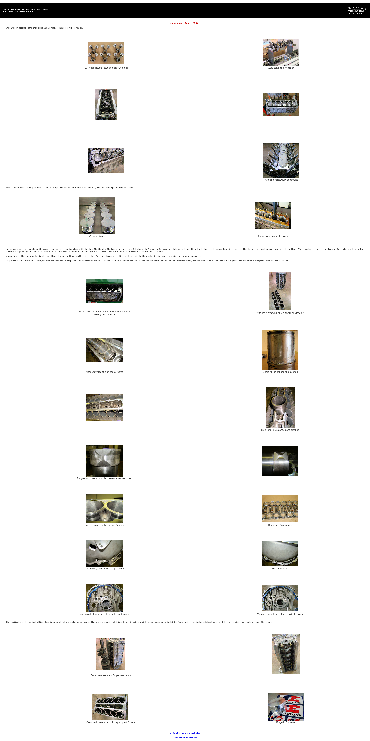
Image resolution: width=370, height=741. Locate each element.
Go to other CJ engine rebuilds (185, 733)
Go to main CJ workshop (185, 737)
